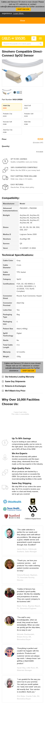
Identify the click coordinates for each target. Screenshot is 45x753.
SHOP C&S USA (23, 9)
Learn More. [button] (18, 13)
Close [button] (22, 21)
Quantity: (6, 146)
